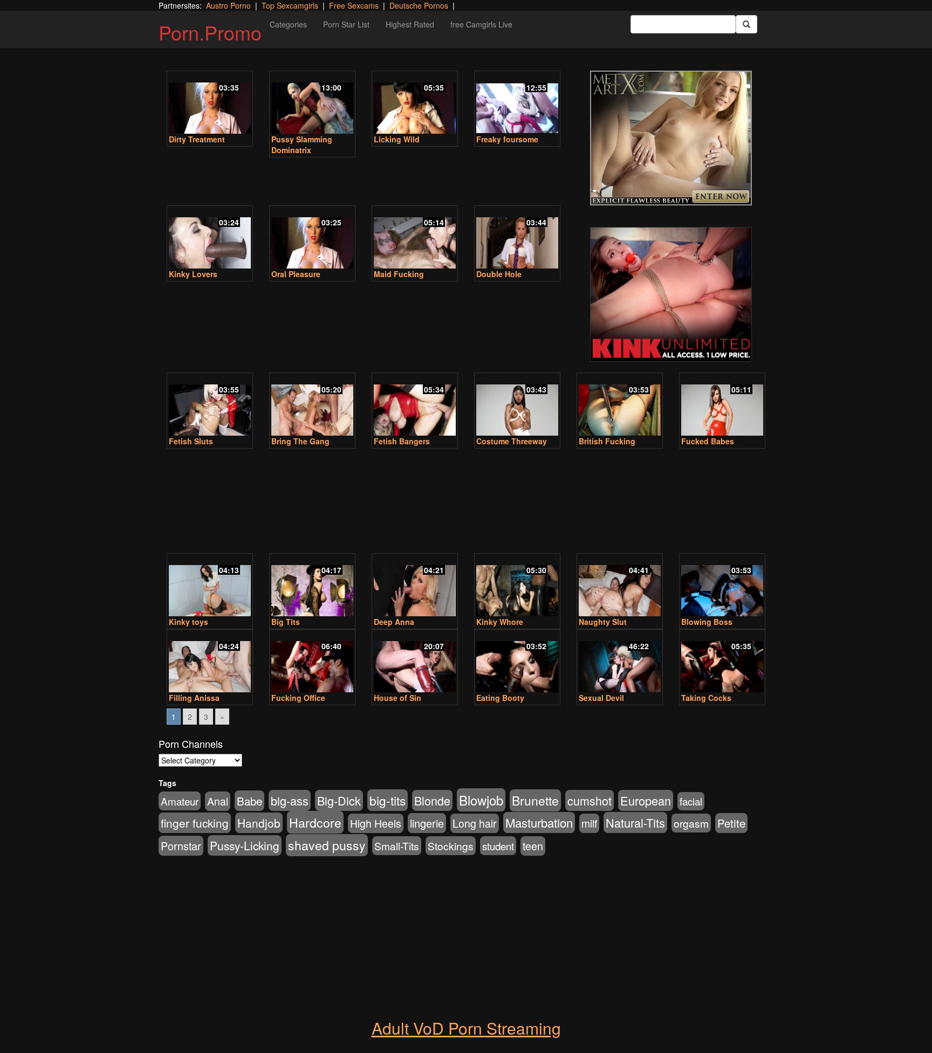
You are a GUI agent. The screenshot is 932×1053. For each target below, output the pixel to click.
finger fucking (195, 823)
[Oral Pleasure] (312, 238)
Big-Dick (339, 800)
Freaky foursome (507, 139)
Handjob (258, 823)
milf (589, 823)
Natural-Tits (635, 822)
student (498, 845)
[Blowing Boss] (722, 585)
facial (691, 801)
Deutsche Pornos (418, 5)
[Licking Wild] (415, 103)
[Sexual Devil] (620, 661)
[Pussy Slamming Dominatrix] (312, 103)
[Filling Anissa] (210, 661)
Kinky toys (188, 621)
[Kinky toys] (210, 585)
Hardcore (315, 822)
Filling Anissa (194, 697)
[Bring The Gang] (312, 405)
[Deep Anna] (415, 585)
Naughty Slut (603, 621)
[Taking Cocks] (722, 661)
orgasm (691, 823)
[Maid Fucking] (415, 238)
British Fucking (607, 441)
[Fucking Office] (312, 661)
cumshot (589, 800)
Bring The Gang (300, 441)
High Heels (375, 823)
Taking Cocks (706, 697)
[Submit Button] (746, 24)
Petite (731, 823)
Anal (217, 801)
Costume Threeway (511, 441)
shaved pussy (327, 845)
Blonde (432, 800)
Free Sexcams (354, 5)
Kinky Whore (499, 621)
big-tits (387, 800)
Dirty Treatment (197, 139)
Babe (249, 801)
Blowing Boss (706, 621)
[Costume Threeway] (517, 405)
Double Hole (499, 274)
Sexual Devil (601, 697)
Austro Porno (228, 5)
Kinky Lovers (193, 274)
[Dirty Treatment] (210, 103)
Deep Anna (394, 621)
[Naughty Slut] (620, 585)
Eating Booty (500, 697)
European (645, 800)
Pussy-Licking (244, 845)
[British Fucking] (620, 405)
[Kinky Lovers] (210, 238)
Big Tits (285, 621)
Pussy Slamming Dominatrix (301, 144)
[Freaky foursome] (517, 103)
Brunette (535, 800)
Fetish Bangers (402, 441)
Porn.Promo (210, 32)
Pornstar (181, 846)
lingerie (427, 823)
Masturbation (539, 822)
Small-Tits (396, 845)
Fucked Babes (707, 441)
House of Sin (397, 697)
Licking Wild (397, 139)
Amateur (179, 801)
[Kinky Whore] (517, 585)
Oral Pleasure (295, 274)
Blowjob (481, 799)
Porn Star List (346, 24)
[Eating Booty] (517, 661)
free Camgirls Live (481, 24)
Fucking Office (298, 697)
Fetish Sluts (191, 441)
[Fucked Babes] (722, 405)
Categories (288, 24)
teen (533, 846)
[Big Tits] (312, 585)
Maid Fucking (399, 274)
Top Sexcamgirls (290, 5)
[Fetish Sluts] (210, 405)
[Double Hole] (517, 238)
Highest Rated (410, 24)
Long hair (475, 823)
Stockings (451, 845)
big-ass (290, 800)
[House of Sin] (415, 661)
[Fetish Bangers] (415, 405)
